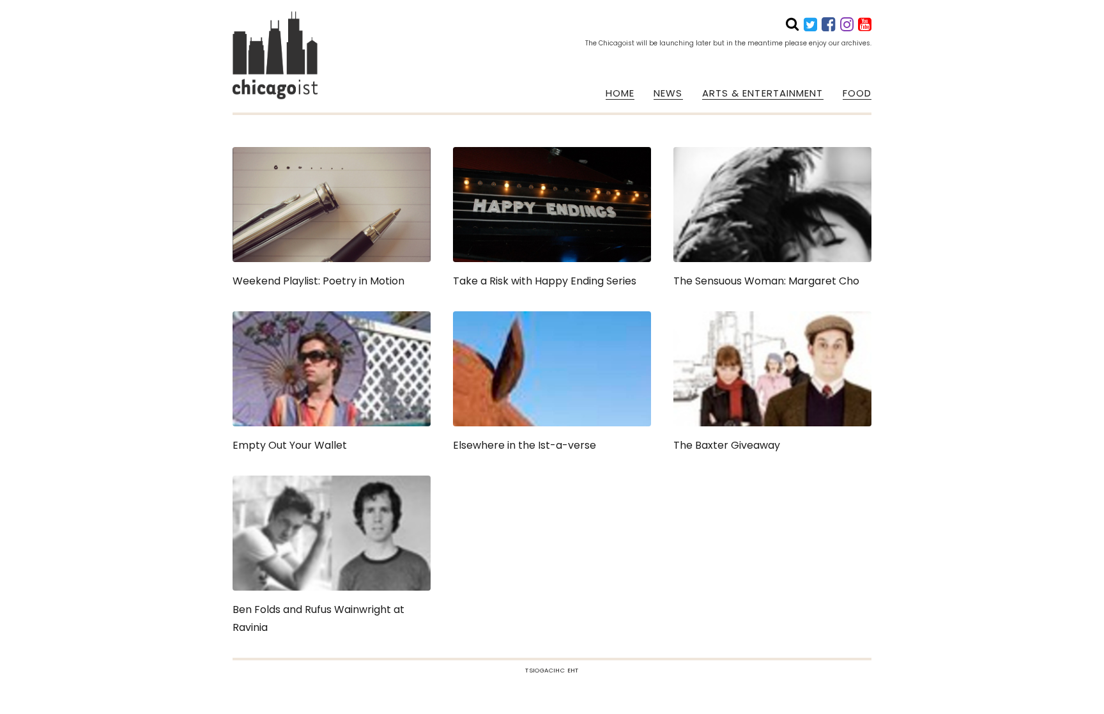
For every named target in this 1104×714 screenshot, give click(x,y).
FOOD (857, 93)
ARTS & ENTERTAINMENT (763, 93)
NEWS (668, 93)
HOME (620, 93)
